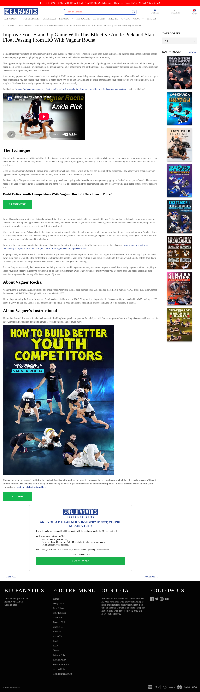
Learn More (80, 561)
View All (193, 52)
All (166, 41)
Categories (99, 19)
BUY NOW (17, 496)
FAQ (55, 645)
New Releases (59, 613)
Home (56, 599)
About (136, 19)
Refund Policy (59, 659)
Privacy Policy (59, 655)
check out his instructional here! (31, 487)
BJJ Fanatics (8, 25)
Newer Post (150, 576)
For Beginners (31, 19)
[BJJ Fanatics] (21, 11)
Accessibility (59, 669)
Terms (56, 650)
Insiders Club (59, 622)
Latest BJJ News (25, 25)
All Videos (10, 19)
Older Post (11, 576)
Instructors (83, 19)
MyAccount (175, 12)
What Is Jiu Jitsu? (61, 664)
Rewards (64, 19)
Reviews (125, 19)
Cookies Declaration (62, 674)
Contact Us (58, 627)
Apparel (113, 19)
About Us (57, 636)
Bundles (151, 19)
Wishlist (155, 13)
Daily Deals (49, 19)
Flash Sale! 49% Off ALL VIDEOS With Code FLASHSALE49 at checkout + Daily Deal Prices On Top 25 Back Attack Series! (100, 3)
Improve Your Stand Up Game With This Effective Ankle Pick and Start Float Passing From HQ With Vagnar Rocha (88, 25)
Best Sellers (58, 608)
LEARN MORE (17, 204)
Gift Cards (58, 617)
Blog (55, 641)
